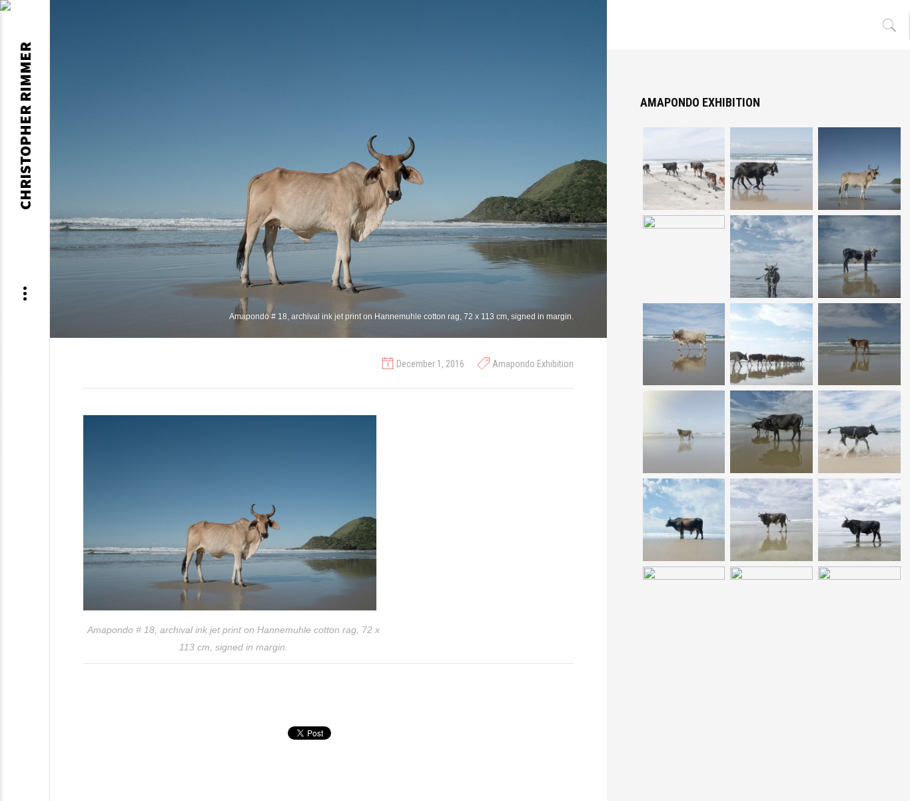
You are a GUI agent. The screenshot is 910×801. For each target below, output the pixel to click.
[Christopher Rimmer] (24, 10)
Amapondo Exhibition (533, 364)
